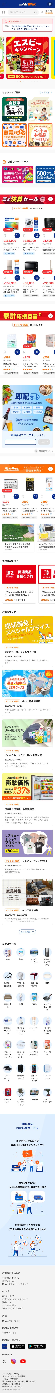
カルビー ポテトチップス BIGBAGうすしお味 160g (31, 365)
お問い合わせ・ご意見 (12, 1309)
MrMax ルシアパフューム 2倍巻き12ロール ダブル (29, 510)
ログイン (49, 11)
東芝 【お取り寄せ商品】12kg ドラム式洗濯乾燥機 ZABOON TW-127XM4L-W (31, 248)
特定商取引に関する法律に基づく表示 (19, 1381)
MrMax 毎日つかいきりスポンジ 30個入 (10, 510)
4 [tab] (24, 82)
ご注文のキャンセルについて (15, 1299)
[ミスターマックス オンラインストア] (27, 4)
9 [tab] (38, 82)
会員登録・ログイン (11, 1278)
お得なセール (8, 1281)
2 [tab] (18, 82)
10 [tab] (41, 82)
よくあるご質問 (9, 1305)
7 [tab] (32, 82)
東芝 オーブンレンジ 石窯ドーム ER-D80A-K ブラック (30, 291)
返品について (8, 1302)
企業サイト (7, 1333)
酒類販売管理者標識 (11, 1384)
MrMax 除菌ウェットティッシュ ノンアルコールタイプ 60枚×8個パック (11, 365)
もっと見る (45, 92)
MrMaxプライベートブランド (15, 1284)
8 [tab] (35, 82)
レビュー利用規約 (10, 1379)
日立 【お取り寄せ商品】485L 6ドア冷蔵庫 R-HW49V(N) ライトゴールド (11, 291)
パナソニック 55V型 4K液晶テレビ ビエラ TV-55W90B (11, 248)
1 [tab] (16, 82)
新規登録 (49, 13)
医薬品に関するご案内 (12, 1387)
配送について (8, 1296)
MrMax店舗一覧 (9, 1321)
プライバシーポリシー (12, 1374)
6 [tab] (30, 82)
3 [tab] (21, 82)
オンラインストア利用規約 (14, 1376)
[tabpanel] (27, 58)
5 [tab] (27, 82)
